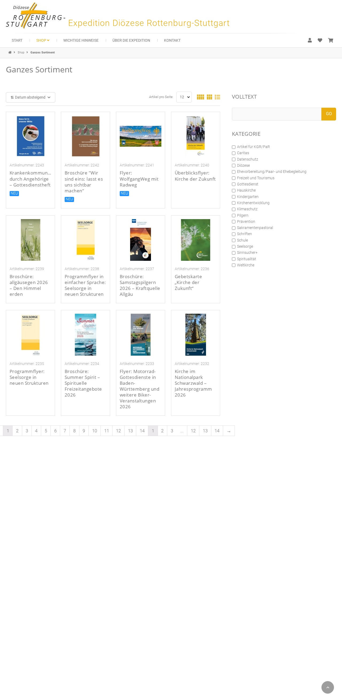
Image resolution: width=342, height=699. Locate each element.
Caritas (243, 153)
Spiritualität (246, 259)
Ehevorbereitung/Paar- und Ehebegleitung (271, 171)
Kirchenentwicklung (253, 203)
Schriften (244, 234)
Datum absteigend (30, 97)
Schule (242, 240)
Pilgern (242, 215)
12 (118, 430)
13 (130, 430)
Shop (21, 52)
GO (329, 113)
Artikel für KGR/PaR (253, 147)
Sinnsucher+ (247, 252)
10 (94, 430)
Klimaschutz (247, 209)
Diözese (243, 165)
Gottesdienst (247, 184)
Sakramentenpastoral (255, 228)
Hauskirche (246, 190)
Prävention (246, 221)
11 (106, 430)
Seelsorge (245, 246)
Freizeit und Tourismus (255, 178)
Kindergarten (248, 197)
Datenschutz (247, 159)
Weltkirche (245, 265)
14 (142, 430)
